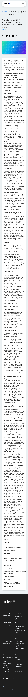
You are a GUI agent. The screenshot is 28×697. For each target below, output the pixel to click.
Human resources (19, 648)
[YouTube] (16, 678)
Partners (17, 669)
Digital (17, 646)
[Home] (7, 4)
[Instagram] (3, 678)
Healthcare (6, 638)
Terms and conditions (19, 686)
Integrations (18, 666)
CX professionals (19, 638)
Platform (17, 659)
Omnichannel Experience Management (18, 618)
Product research (19, 643)
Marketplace (18, 664)
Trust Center (18, 671)
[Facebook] (7, 678)
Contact (17, 657)
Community (6, 654)
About (16, 654)
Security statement (8, 690)
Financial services (7, 641)
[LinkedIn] (13, 678)
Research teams (19, 641)
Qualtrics (4, 29)
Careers (17, 662)
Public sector (6, 643)
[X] (10, 678)
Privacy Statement (7, 686)
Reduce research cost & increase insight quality (7, 624)
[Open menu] (22, 3)
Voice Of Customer (20, 613)
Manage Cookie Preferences (10, 693)
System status (6, 673)
